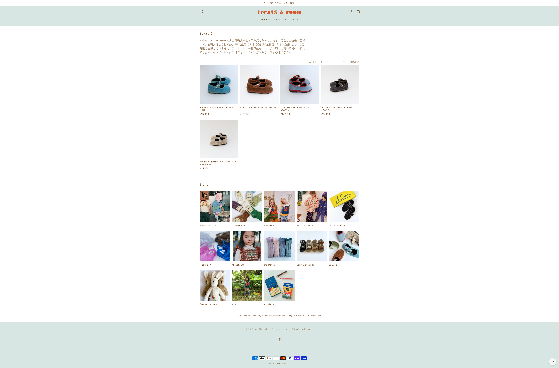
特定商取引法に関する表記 (257, 329)
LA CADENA (335, 225)
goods (267, 304)
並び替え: (313, 62)
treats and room (283, 364)
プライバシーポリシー (280, 329)
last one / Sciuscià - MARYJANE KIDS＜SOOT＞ (339, 108)
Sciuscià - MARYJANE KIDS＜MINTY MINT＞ (218, 108)
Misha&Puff (238, 265)
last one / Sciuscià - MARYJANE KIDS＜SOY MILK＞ (218, 163)
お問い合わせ (307, 329)
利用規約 (295, 329)
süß (234, 304)
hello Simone (303, 225)
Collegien (237, 225)
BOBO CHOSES (208, 225)
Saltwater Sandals (306, 265)
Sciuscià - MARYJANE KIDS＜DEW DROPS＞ (297, 108)
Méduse (204, 265)
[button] (202, 12)
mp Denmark (270, 265)
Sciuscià (333, 265)
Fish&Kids (269, 225)
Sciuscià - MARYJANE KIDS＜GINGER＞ (259, 108)
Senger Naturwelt (209, 304)
